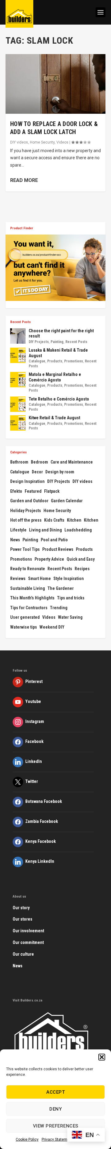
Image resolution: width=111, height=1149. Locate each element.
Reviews (18, 578)
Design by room (59, 471)
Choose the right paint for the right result (61, 333)
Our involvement (28, 930)
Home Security (42, 142)
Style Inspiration (68, 578)
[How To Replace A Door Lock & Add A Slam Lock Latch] (55, 84)
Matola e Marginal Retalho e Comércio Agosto (55, 377)
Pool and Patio (54, 539)
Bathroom (19, 462)
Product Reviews (57, 549)
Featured (33, 491)
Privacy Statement (57, 1139)
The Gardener (60, 588)
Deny (55, 1109)
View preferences (55, 1126)
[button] (102, 1057)
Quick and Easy (81, 559)
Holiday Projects (25, 510)
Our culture (23, 954)
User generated (25, 617)
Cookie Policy (27, 1139)
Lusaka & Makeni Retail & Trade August (58, 353)
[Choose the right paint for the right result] (18, 336)
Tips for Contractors (28, 607)
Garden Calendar (67, 500)
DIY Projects (39, 342)
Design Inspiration (27, 481)
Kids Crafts (54, 520)
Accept (55, 1092)
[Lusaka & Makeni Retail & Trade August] (18, 355)
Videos (62, 142)
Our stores (22, 919)
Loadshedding (78, 529)
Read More (24, 180)
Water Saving (70, 617)
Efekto (16, 491)
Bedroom (39, 462)
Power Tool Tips (25, 549)
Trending (59, 607)
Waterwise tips (23, 627)
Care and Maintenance (72, 462)
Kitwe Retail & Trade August (54, 417)
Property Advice (49, 559)
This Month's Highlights (32, 597)
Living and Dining (45, 529)
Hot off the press (26, 520)
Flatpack (52, 491)
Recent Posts (76, 342)
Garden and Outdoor (29, 500)
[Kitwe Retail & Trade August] (18, 423)
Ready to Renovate (27, 568)
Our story (21, 907)
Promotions (73, 361)
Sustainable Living (27, 588)
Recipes (82, 568)
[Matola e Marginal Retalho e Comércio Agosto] (18, 379)
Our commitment (28, 942)
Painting (57, 342)
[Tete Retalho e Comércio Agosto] (18, 404)
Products (54, 361)
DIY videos (19, 142)
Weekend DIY (51, 627)
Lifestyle (18, 529)
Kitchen (74, 520)
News (15, 539)
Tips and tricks (70, 597)
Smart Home (39, 578)
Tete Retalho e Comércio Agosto (59, 399)
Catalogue (37, 361)
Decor (37, 471)
